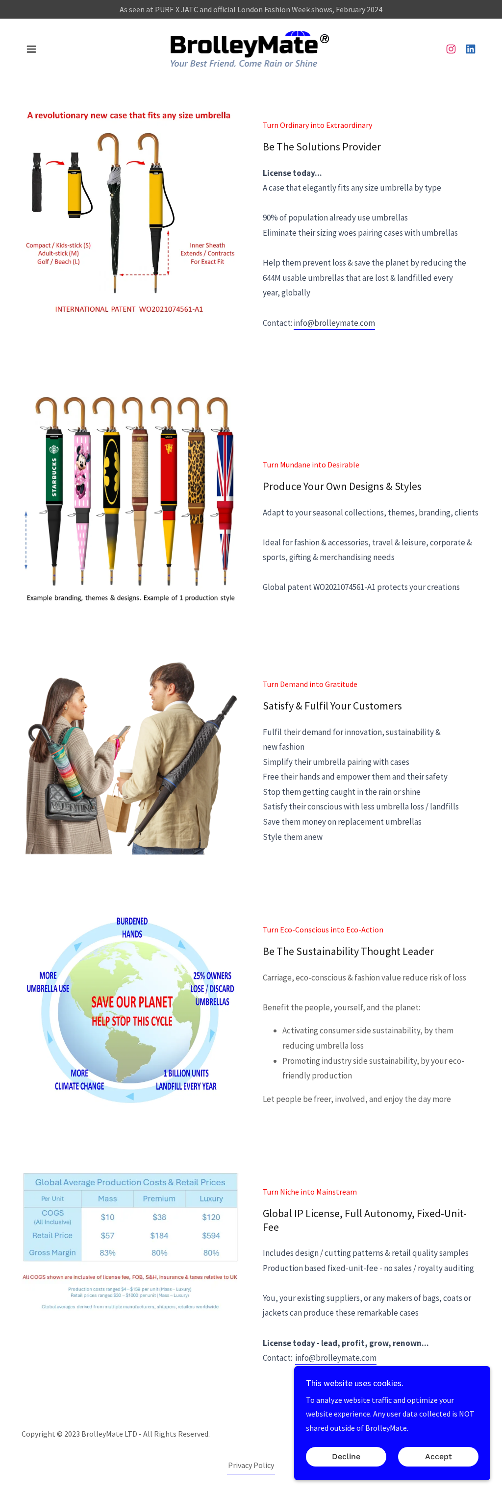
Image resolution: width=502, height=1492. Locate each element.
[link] (251, 48)
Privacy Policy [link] (251, 1465)
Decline (346, 1457)
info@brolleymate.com (334, 323)
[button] (31, 49)
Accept (438, 1457)
